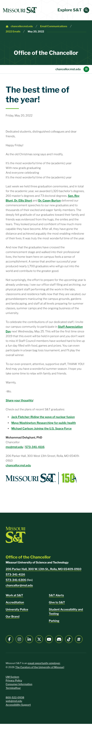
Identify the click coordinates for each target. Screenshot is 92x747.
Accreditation (15, 602)
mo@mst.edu (14, 447)
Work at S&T (14, 595)
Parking (54, 620)
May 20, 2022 (36, 31)
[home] (20, 10)
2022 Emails (13, 31)
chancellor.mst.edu (22, 26)
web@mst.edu (14, 701)
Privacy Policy (14, 680)
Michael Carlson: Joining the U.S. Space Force (41, 428)
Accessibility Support (18, 704)
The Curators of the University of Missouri (39, 667)
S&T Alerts (56, 595)
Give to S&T (57, 602)
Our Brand (12, 616)
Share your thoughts (19, 400)
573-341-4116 (35, 447)
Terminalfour (13, 688)
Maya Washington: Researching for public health (43, 423)
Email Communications (53, 26)
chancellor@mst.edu (19, 585)
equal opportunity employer (44, 663)
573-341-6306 (16, 580)
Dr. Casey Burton (49, 200)
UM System (12, 676)
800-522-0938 (15, 697)
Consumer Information (19, 684)
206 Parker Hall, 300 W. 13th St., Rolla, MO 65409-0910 (43, 569)
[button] (86, 10)
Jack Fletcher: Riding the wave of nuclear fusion (43, 417)
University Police (17, 609)
